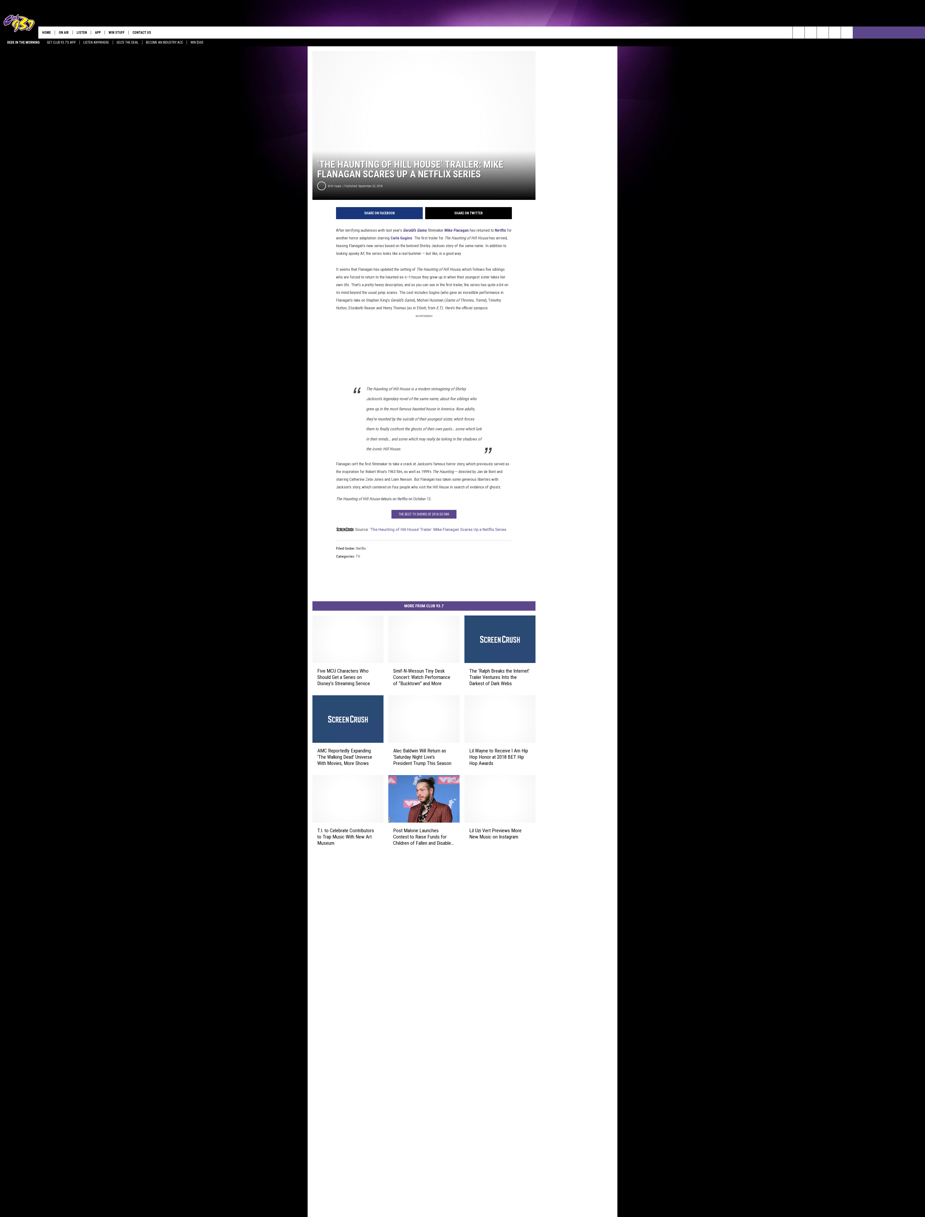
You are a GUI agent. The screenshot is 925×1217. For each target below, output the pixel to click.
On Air (64, 32)
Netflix (500, 230)
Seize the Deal (128, 42)
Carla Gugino (401, 238)
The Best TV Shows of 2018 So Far (424, 514)
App (98, 32)
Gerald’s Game (414, 230)
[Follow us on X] (847, 33)
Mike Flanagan (456, 230)
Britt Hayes (334, 186)
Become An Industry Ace (164, 42)
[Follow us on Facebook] (823, 33)
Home (46, 32)
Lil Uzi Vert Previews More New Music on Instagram (495, 834)
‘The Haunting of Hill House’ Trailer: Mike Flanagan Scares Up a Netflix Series (438, 529)
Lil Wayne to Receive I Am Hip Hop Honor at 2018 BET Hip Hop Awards (498, 757)
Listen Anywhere (96, 42)
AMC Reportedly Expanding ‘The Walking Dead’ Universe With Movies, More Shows (344, 757)
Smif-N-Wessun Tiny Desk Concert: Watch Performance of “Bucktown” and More (421, 677)
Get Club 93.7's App (61, 42)
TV (358, 556)
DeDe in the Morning (23, 42)
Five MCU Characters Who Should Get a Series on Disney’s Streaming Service (343, 677)
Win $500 (197, 42)
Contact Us (141, 32)
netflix (361, 548)
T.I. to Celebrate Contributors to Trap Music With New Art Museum (345, 837)
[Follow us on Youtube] (835, 33)
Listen (82, 32)
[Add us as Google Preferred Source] (811, 33)
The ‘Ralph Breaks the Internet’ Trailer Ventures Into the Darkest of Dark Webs (499, 677)
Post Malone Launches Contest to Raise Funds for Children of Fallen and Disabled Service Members (423, 837)
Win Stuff (117, 32)
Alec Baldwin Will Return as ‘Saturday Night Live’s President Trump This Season (422, 757)
